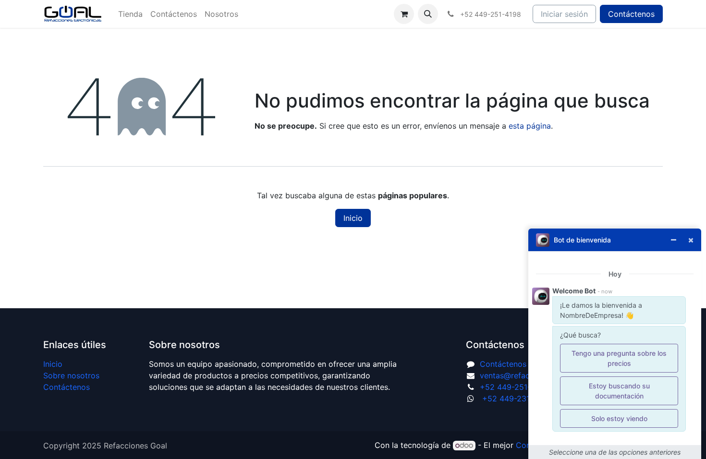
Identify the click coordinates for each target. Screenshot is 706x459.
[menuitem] (130, 14)
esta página (530, 126)
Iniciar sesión (564, 14)
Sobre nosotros (71, 375)
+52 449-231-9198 (516, 398)
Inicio (353, 218)
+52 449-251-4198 (514, 387)
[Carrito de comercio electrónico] (404, 14)
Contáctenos (631, 14)
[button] (428, 14)
